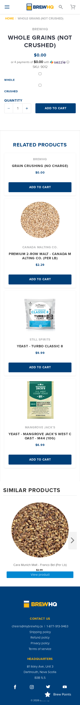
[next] (72, 540)
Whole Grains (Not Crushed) (40, 18)
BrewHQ (40, 29)
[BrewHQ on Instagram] (32, 687)
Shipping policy (40, 632)
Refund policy (40, 637)
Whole (9, 80)
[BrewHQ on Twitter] (48, 687)
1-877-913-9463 (57, 626)
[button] (40, 62)
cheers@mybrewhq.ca (27, 626)
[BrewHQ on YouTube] (65, 687)
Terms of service (40, 649)
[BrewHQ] (40, 7)
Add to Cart (40, 187)
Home (9, 18)
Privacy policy (40, 643)
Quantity (13, 100)
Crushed (11, 91)
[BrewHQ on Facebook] (15, 687)
